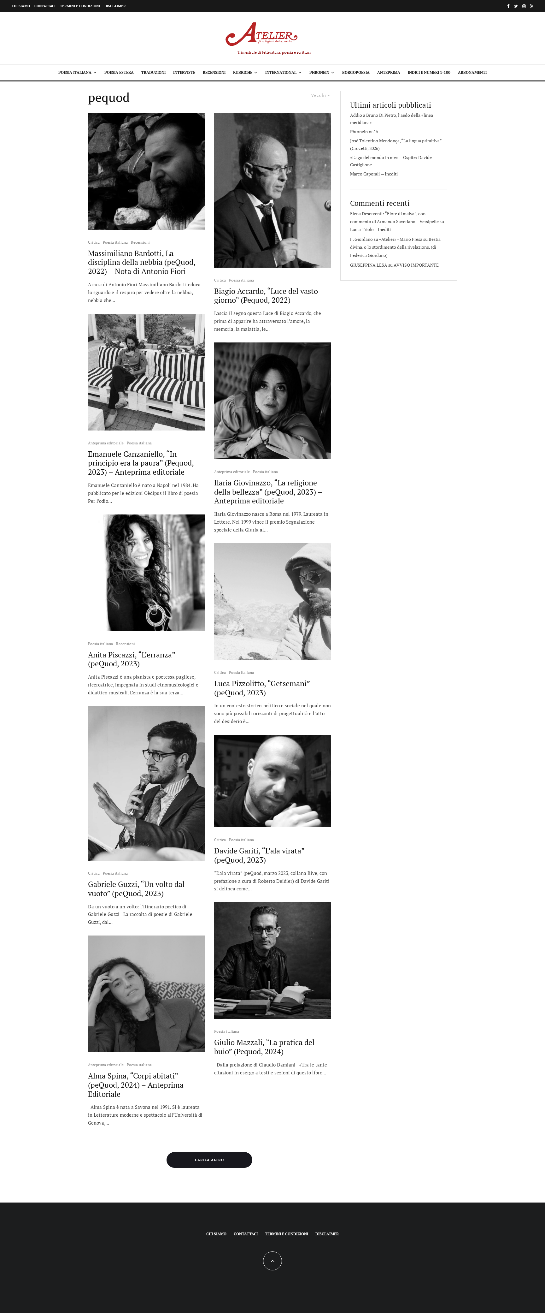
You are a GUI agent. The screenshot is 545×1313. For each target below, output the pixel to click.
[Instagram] (524, 6)
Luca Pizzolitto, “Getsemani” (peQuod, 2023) (262, 688)
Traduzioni (153, 72)
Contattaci (45, 6)
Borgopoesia (356, 72)
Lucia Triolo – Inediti (370, 229)
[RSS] (532, 6)
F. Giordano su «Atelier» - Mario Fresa (386, 239)
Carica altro (209, 1160)
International (280, 72)
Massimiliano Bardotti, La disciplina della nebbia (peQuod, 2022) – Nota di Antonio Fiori (141, 262)
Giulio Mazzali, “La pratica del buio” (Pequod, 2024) (264, 1047)
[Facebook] (508, 6)
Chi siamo (21, 6)
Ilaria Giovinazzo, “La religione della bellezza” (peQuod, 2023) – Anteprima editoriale (268, 491)
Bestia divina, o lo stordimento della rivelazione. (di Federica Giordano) (395, 247)
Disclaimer (115, 6)
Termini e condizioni (80, 6)
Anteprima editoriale (106, 443)
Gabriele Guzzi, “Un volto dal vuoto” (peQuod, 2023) (136, 889)
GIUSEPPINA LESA (368, 265)
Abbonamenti (472, 72)
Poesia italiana (74, 72)
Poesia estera (119, 72)
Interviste (184, 72)
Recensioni (214, 72)
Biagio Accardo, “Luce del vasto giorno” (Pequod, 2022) (266, 296)
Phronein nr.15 (364, 131)
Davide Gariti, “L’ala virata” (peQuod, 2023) (259, 855)
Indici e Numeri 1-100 (429, 72)
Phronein (319, 72)
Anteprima (388, 72)
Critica (94, 242)
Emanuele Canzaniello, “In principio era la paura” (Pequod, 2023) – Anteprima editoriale (141, 463)
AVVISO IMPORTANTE (416, 265)
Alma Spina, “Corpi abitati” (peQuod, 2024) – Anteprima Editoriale (136, 1084)
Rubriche (242, 72)
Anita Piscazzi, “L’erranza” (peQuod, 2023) (131, 659)
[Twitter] (516, 6)
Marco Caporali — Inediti (374, 174)
